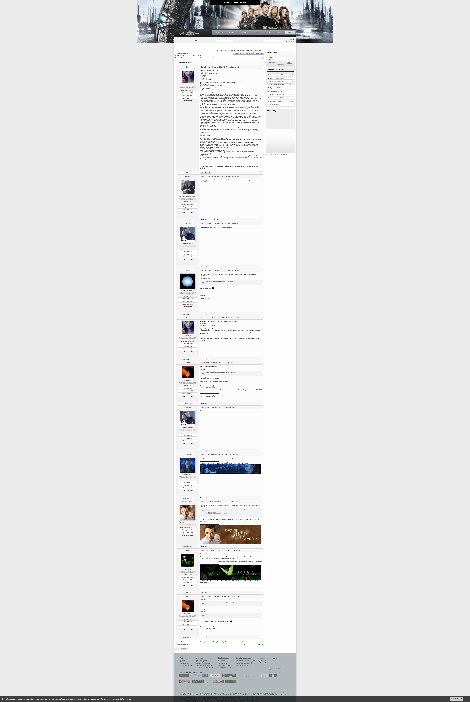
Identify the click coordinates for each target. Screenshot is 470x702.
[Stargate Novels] (228, 677)
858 (191, 580)
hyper (188, 270)
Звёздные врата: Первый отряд (245, 660)
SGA (201, 660)
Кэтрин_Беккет (196, 55)
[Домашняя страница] (209, 172)
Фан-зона (206, 662)
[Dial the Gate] (204, 677)
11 (239, 596)
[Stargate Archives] (214, 677)
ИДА (187, 550)
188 (191, 301)
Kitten (188, 363)
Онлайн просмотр (243, 658)
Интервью (199, 663)
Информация (223, 658)
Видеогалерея (263, 662)
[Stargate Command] (183, 677)
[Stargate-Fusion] (272, 677)
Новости (232, 32)
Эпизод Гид (244, 32)
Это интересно (200, 667)
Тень (189, 55)
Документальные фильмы (244, 665)
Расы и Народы (223, 663)
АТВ (182, 658)
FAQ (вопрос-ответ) (186, 665)
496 (191, 485)
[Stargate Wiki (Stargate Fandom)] (247, 677)
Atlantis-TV (199, 662)
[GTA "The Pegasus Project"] (230, 683)
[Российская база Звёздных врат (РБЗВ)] (197, 683)
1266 (191, 532)
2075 (191, 391)
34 (190, 314)
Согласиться (456, 698)
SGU (205, 660)
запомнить (274, 62)
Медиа (279, 32)
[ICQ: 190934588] (218, 220)
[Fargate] (218, 683)
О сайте (182, 660)
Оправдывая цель (206, 57)
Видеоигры (206, 663)
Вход (195, 41)
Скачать (257, 32)
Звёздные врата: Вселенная (244, 663)
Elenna (187, 176)
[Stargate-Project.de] (263, 677)
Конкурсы (183, 662)
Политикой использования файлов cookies (116, 699)
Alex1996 (187, 223)
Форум (290, 32)
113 (190, 546)
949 (191, 95)
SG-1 (197, 660)
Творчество (185, 57)
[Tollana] (207, 683)
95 (190, 592)
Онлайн (268, 32)
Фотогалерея (263, 660)
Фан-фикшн (194, 57)
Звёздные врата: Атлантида (244, 662)
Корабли (229, 665)
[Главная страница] (189, 33)
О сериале (219, 32)
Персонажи (221, 662)
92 (190, 172)
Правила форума (252, 50)
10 (242, 550)
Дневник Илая (210, 667)
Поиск (261, 50)
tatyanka (188, 454)
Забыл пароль (280, 64)
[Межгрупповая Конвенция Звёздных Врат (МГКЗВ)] (184, 683)
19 (190, 219)
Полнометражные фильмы (204, 665)
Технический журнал (224, 667)
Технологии (221, 665)
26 (190, 498)
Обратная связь (185, 663)
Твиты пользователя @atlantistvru (276, 154)
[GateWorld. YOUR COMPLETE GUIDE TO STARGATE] (194, 677)
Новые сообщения (222, 50)
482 (191, 207)
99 (190, 403)
